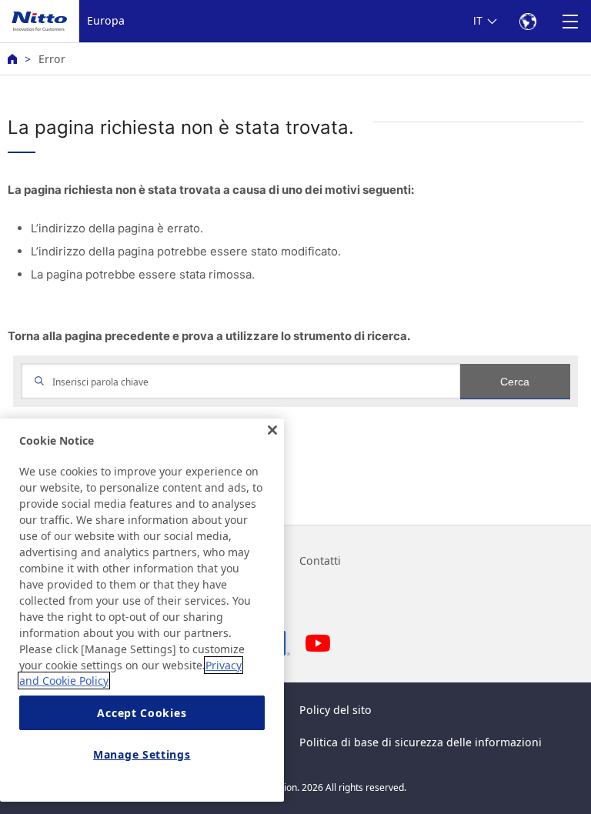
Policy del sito (335, 709)
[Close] (272, 430)
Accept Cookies (141, 713)
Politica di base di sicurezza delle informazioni (420, 742)
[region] (142, 610)
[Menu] (570, 21)
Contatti (320, 560)
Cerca (514, 381)
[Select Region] (527, 21)
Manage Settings (142, 754)
